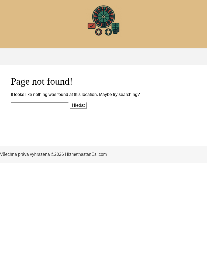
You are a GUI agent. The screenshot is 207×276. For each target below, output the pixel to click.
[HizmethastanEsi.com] (103, 22)
